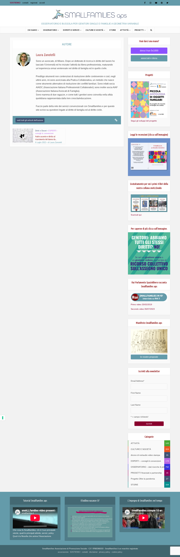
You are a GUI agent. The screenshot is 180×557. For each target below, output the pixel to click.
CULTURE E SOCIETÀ (94, 30)
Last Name (135, 405)
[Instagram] (150, 3)
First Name (136, 393)
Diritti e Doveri (41, 131)
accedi (42, 3)
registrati (33, 3)
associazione (63, 552)
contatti (25, 3)
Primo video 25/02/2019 (141, 304)
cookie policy (117, 552)
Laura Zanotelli (56, 142)
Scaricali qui (136, 215)
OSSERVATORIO (50, 30)
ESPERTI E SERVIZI (71, 30)
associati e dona (149, 58)
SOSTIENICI (15, 3)
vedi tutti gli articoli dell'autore (30, 120)
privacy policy (104, 552)
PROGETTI (139, 30)
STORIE (112, 30)
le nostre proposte (149, 357)
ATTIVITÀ (124, 30)
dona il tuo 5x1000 (149, 50)
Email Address (137, 381)
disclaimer (93, 552)
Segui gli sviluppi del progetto (144, 121)
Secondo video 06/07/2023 (143, 309)
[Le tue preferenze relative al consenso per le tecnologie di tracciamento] (2, 417)
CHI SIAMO (32, 30)
